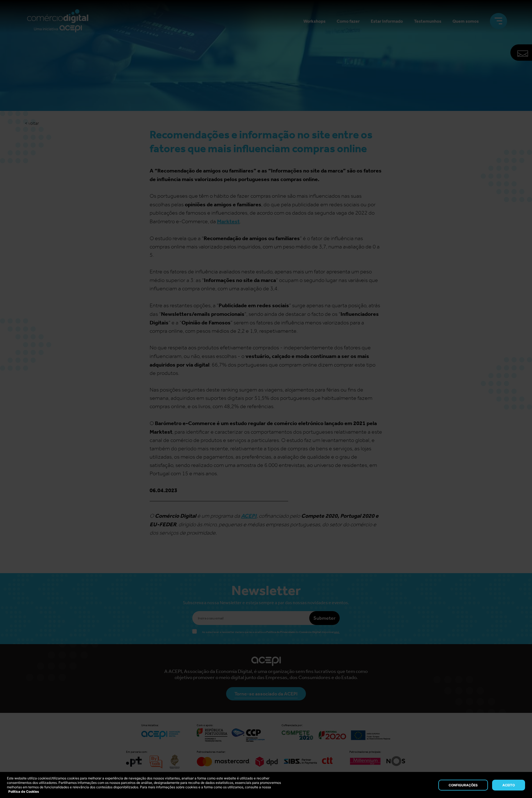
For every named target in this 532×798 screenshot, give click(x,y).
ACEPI (249, 515)
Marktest (228, 221)
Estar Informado (387, 21)
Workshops (314, 21)
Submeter (324, 618)
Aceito (508, 785)
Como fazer (348, 21)
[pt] (58, 21)
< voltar (32, 123)
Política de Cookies (23, 791)
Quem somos (465, 21)
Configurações (463, 785)
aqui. (337, 632)
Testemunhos (427, 21)
